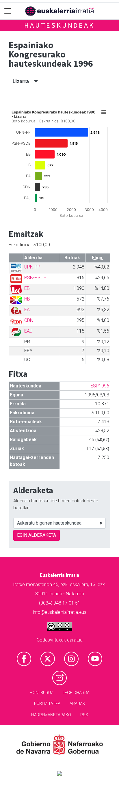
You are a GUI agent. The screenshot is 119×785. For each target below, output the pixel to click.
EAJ (28, 331)
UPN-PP (32, 267)
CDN (28, 320)
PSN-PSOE (35, 277)
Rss (84, 715)
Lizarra (23, 81)
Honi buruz (41, 692)
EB (27, 288)
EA (27, 309)
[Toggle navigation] (8, 11)
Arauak (77, 703)
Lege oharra (76, 692)
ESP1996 (99, 386)
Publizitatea (47, 703)
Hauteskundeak (59, 25)
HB (27, 299)
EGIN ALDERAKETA (36, 535)
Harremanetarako (51, 715)
